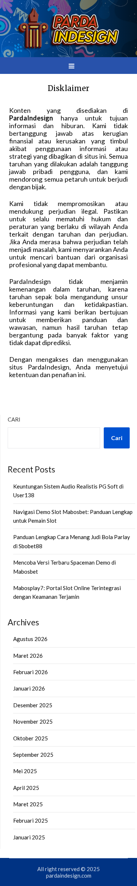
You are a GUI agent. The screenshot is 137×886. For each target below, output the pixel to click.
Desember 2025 (32, 705)
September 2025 (33, 754)
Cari (14, 419)
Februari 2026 (30, 672)
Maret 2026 (28, 655)
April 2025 (26, 787)
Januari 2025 (29, 837)
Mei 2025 (25, 771)
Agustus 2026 (30, 639)
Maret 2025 (28, 804)
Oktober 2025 (30, 738)
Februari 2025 (30, 820)
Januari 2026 (29, 688)
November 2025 (33, 721)
